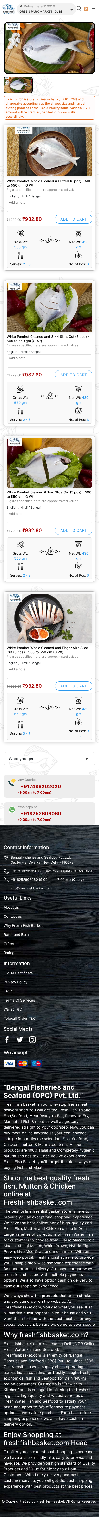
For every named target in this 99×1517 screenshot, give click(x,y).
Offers (9, 944)
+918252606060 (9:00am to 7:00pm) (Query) (47, 879)
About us (11, 907)
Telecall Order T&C (20, 1018)
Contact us (13, 916)
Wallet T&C (13, 1009)
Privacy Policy (15, 982)
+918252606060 (40, 813)
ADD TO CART (73, 219)
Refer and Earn (16, 935)
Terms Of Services (19, 1000)
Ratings (10, 953)
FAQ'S (8, 991)
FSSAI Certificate (18, 973)
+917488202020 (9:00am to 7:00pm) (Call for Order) (53, 871)
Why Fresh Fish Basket (23, 925)
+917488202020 (40, 786)
